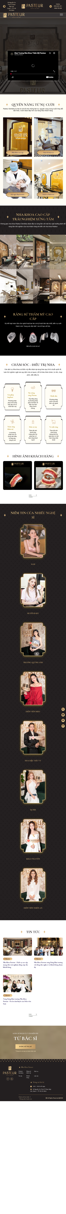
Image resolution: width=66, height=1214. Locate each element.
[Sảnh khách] (19, 236)
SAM (33, 564)
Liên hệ (36, 1076)
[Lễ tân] (2, 236)
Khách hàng (28, 1076)
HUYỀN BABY (33, 613)
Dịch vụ (36, 1071)
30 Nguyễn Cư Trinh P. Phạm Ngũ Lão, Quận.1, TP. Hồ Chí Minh (11, 6)
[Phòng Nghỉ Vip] (35, 270)
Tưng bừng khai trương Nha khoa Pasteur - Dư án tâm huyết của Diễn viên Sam (17, 1001)
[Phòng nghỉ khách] (19, 270)
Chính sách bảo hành (24, 1097)
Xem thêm (30, 495)
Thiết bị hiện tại (48, 153)
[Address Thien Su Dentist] (63, 720)
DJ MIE (33, 810)
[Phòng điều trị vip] (2, 270)
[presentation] (5, 473)
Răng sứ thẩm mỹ (28, 1072)
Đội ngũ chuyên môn (17, 194)
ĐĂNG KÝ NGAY (25, 1047)
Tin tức (20, 1076)
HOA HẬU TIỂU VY (33, 761)
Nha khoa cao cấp (17, 153)
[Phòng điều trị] (52, 236)
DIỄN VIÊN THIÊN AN (33, 908)
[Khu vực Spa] (52, 270)
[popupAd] (63, 709)
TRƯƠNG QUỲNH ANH (33, 662)
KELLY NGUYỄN (33, 859)
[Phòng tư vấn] (35, 236)
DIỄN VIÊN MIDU (33, 711)
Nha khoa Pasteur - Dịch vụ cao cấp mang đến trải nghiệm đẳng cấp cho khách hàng (15, 964)
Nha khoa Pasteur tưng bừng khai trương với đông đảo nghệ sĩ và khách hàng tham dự (48, 964)
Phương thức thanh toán (25, 1099)
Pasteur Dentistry (21, 1072)
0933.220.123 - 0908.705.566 (58, 7)
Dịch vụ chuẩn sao (48, 194)
